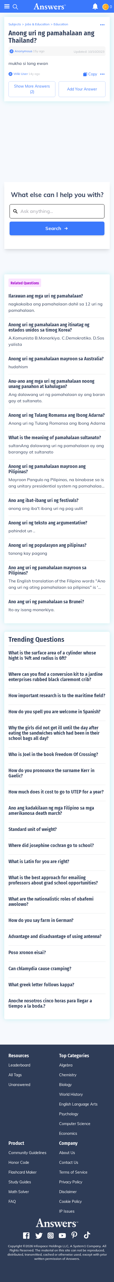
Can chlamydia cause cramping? (39, 969)
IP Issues (66, 1211)
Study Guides (19, 1182)
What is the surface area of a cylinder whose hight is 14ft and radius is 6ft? (52, 655)
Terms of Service (73, 1172)
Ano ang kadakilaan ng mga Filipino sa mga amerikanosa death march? (51, 810)
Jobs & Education (37, 24)
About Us (67, 1152)
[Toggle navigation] (7, 6)
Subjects (14, 24)
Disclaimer (68, 1191)
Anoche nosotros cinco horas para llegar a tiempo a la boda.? (50, 1003)
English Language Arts (78, 1104)
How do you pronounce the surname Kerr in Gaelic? (51, 773)
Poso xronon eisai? (27, 952)
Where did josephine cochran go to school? (51, 845)
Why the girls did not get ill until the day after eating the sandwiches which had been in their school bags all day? (54, 733)
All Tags (15, 1075)
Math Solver (18, 1191)
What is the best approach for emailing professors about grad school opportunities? (53, 880)
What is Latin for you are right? (38, 861)
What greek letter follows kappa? (41, 985)
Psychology (68, 1114)
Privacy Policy (70, 1182)
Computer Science (74, 1123)
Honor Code (18, 1162)
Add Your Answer (82, 89)
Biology (65, 1084)
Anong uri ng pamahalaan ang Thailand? (51, 37)
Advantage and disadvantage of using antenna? (55, 936)
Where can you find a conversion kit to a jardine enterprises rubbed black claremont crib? (55, 676)
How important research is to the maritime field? (56, 696)
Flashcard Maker (22, 1172)
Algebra (65, 1065)
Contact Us (68, 1162)
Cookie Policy (70, 1201)
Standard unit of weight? (32, 829)
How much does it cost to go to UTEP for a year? (56, 792)
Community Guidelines (27, 1152)
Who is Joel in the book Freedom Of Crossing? (53, 754)
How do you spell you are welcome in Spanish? (54, 712)
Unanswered (19, 1084)
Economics (68, 1133)
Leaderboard (19, 1065)
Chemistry (67, 1075)
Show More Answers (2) (32, 89)
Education (61, 24)
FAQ (12, 1201)
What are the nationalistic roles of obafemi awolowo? (51, 901)
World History (71, 1094)
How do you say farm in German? (40, 920)
